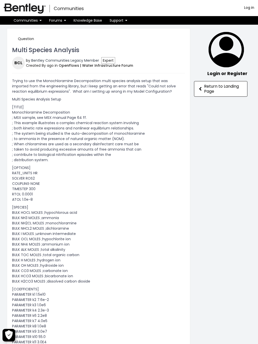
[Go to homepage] (24, 8)
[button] (27, 20)
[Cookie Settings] (9, 335)
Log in (249, 7)
